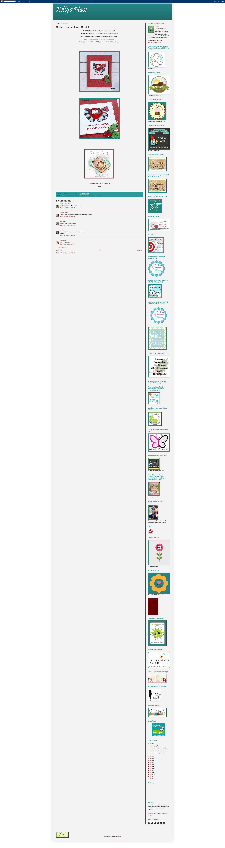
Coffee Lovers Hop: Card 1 (157, 753)
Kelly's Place (71, 10)
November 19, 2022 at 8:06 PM (67, 244)
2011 (151, 776)
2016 (151, 766)
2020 (151, 758)
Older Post (139, 250)
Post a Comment (62, 247)
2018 (151, 762)
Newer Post (59, 250)
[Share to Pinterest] (88, 194)
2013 (151, 772)
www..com (153, 599)
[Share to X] (84, 194)
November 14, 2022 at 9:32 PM (67, 216)
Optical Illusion (75, 195)
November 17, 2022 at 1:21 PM (67, 225)
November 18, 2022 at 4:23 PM (67, 235)
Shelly (61, 240)
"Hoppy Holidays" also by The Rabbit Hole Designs (105, 41)
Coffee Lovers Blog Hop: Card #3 (159, 749)
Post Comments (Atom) (69, 252)
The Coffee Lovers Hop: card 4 (158, 747)
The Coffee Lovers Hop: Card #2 (159, 751)
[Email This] (81, 194)
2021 (151, 756)
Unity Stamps (103, 33)
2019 (151, 760)
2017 (151, 764)
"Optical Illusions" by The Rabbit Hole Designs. (101, 39)
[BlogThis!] (83, 194)
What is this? (153, 614)
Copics (62, 195)
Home (99, 250)
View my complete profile (154, 42)
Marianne (62, 230)
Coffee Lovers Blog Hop (97, 30)
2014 (151, 770)
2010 (151, 778)
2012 (151, 774)
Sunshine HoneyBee (65, 203)
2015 (151, 768)
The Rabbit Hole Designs (89, 195)
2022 (151, 743)
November (153, 745)
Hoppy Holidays (67, 195)
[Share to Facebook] (86, 194)
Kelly (158, 26)
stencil (81, 195)
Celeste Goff (63, 212)
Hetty (61, 221)
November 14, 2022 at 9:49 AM (67, 208)
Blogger (119, 836)
